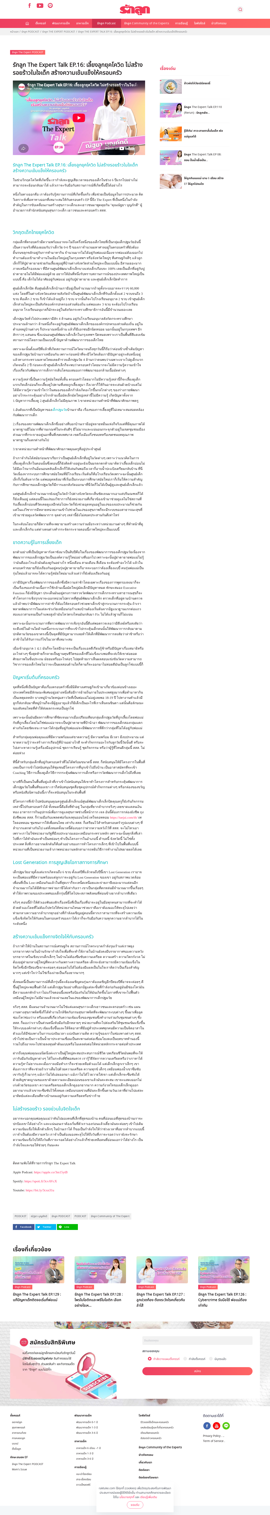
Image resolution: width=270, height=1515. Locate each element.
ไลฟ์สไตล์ (199, 23)
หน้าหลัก (27, 23)
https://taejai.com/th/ (123, 817)
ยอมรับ (135, 1505)
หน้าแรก (14, 32)
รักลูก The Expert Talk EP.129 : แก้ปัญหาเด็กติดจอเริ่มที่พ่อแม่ (37, 1297)
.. (223, 1436)
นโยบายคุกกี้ (126, 1497)
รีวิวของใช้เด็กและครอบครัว (155, 1422)
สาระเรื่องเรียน (83, 1479)
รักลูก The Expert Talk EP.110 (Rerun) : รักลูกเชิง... (203, 110)
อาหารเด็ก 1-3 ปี (84, 1453)
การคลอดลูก (18, 1438)
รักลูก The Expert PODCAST (58, 32)
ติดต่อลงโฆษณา (148, 1477)
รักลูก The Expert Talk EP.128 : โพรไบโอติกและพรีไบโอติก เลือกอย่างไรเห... (99, 1300)
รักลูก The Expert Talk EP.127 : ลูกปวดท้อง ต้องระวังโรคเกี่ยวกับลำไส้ (160, 1300)
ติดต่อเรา (144, 1470)
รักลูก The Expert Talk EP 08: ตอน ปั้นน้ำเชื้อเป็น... (202, 157)
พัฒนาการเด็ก (61, 23)
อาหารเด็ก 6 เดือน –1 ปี (88, 1448)
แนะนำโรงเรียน (84, 1474)
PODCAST (20, 1216)
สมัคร (197, 1371)
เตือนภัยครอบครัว (150, 1433)
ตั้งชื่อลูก (16, 1449)
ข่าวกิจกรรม (218, 23)
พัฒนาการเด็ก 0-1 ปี (87, 1422)
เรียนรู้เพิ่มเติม (148, 1497)
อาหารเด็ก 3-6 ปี (84, 1459)
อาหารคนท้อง (19, 1433)
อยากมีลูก (17, 1422)
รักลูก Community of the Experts (146, 23)
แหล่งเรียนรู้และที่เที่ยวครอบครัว (157, 1427)
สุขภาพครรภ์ (18, 1427)
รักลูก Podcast (106, 23)
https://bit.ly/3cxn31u (40, 1190)
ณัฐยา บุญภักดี (39, 1216)
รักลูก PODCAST (61, 1216)
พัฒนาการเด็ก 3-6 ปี (87, 1433)
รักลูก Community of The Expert (110, 1216)
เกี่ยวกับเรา (145, 1462)
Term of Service (213, 1441)
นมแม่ (15, 1443)
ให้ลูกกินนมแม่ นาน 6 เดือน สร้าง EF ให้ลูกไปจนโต (204, 181)
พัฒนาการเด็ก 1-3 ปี (87, 1427)
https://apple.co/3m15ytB (51, 1172)
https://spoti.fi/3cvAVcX (40, 1181)
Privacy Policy (212, 1436)
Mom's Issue (19, 1469)
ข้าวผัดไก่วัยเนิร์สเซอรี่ (197, 83)
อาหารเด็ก (82, 23)
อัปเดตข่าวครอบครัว (151, 1438)
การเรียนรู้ (181, 23)
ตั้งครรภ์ (40, 23)
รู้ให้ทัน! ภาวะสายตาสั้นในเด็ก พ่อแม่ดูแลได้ (203, 133)
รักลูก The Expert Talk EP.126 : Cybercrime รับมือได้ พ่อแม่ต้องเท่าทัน (222, 1300)
